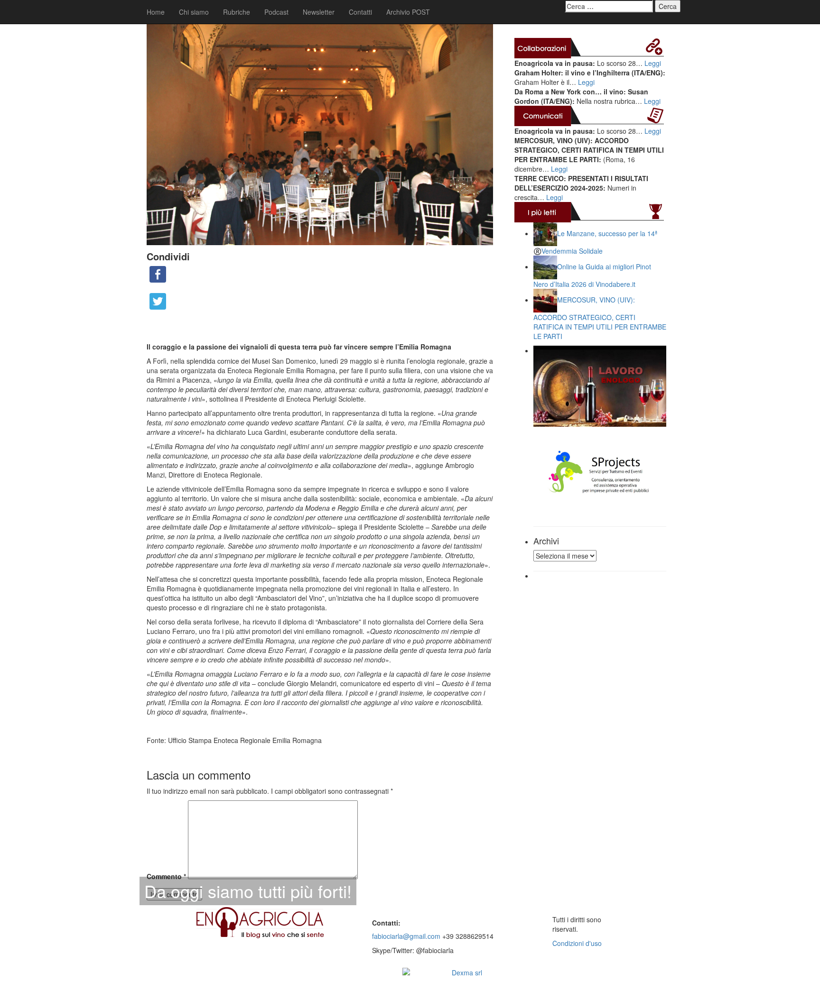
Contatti (360, 12)
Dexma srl (467, 972)
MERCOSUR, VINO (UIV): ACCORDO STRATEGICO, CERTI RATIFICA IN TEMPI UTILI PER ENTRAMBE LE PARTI (599, 318)
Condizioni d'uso (577, 943)
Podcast (276, 12)
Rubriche (236, 12)
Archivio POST (408, 12)
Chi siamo (194, 12)
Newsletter (319, 12)
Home (156, 12)
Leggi (652, 63)
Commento (166, 876)
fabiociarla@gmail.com (406, 936)
